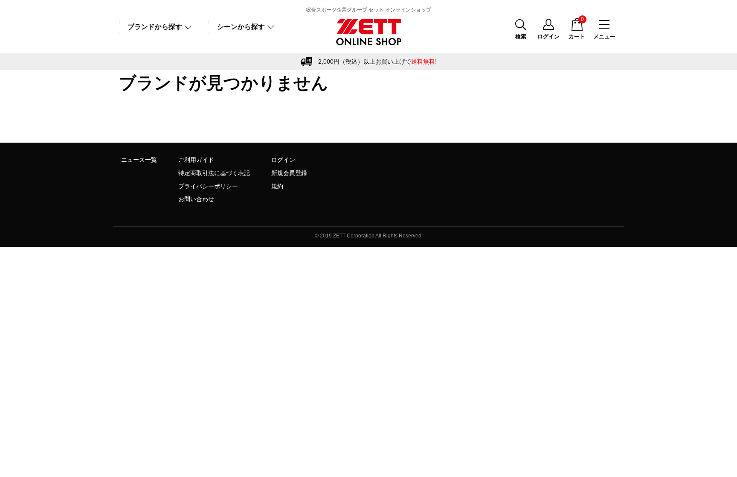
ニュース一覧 (139, 159)
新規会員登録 (289, 173)
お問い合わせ (196, 199)
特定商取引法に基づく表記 (214, 173)
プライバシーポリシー (208, 186)
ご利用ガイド (196, 159)
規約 (277, 186)
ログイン (283, 159)
